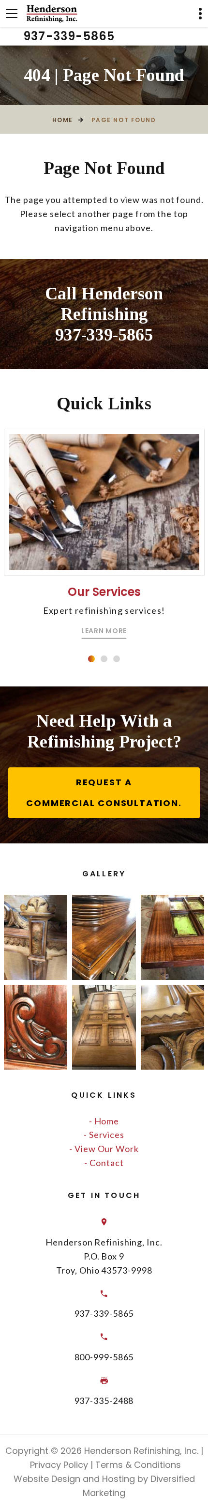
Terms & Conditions (137, 1465)
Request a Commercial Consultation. (103, 792)
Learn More (104, 631)
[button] (91, 658)
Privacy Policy (58, 1465)
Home (62, 120)
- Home (104, 1121)
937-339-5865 (69, 36)
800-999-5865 (104, 1357)
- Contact (103, 1162)
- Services (104, 1134)
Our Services (104, 592)
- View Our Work (104, 1148)
